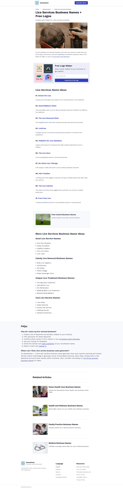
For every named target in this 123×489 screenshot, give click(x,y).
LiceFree (42, 128)
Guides (37, 9)
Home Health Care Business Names (65, 387)
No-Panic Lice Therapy (48, 163)
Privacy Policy (80, 480)
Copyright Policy (81, 477)
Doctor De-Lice (44, 96)
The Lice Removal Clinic (49, 118)
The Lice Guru (44, 153)
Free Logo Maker (63, 65)
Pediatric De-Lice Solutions (50, 141)
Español (58, 469)
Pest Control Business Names (64, 215)
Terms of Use (80, 474)
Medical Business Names (60, 443)
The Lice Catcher (46, 186)
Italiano (58, 472)
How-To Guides (81, 469)
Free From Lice (44, 198)
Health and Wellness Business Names (66, 406)
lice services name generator (61, 56)
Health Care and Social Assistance (62, 9)
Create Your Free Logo (71, 80)
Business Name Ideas (82, 467)
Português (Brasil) (61, 477)
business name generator (70, 339)
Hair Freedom (44, 173)
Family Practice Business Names (63, 424)
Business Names (47, 9)
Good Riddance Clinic (48, 106)
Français (58, 474)
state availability (48, 344)
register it (42, 346)
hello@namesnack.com (83, 472)
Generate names (81, 3)
